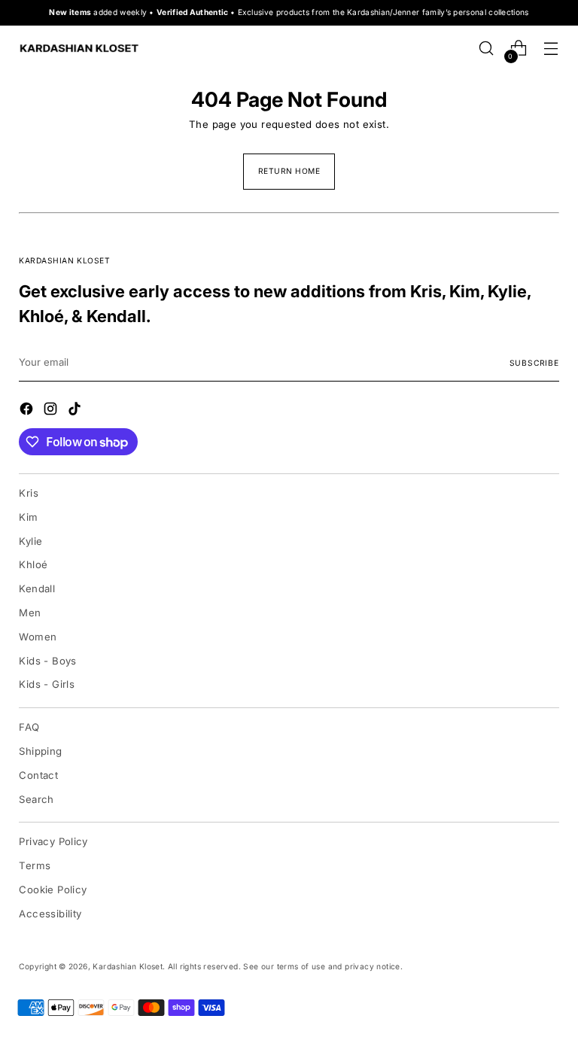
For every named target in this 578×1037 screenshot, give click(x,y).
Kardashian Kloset (128, 966)
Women (37, 637)
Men (30, 613)
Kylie (30, 541)
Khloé (33, 564)
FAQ (29, 727)
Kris (28, 493)
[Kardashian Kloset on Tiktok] (76, 411)
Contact (38, 775)
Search (36, 799)
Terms (34, 865)
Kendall (37, 588)
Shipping (40, 751)
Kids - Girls (47, 684)
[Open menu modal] (551, 48)
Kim (28, 517)
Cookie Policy (53, 889)
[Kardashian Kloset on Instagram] (52, 411)
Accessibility (50, 914)
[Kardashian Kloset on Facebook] (28, 411)
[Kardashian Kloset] (79, 48)
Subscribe (534, 362)
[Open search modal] (486, 48)
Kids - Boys (47, 661)
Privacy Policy (53, 841)
